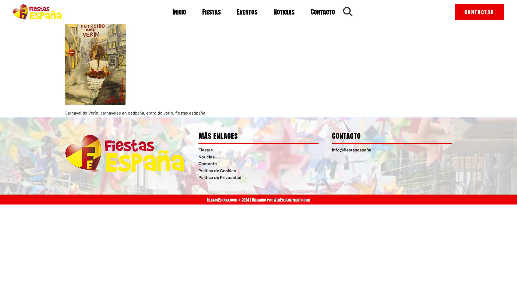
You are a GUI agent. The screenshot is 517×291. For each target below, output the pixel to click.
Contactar (479, 12)
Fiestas (211, 12)
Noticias (284, 12)
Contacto (323, 12)
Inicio (179, 12)
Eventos (247, 12)
